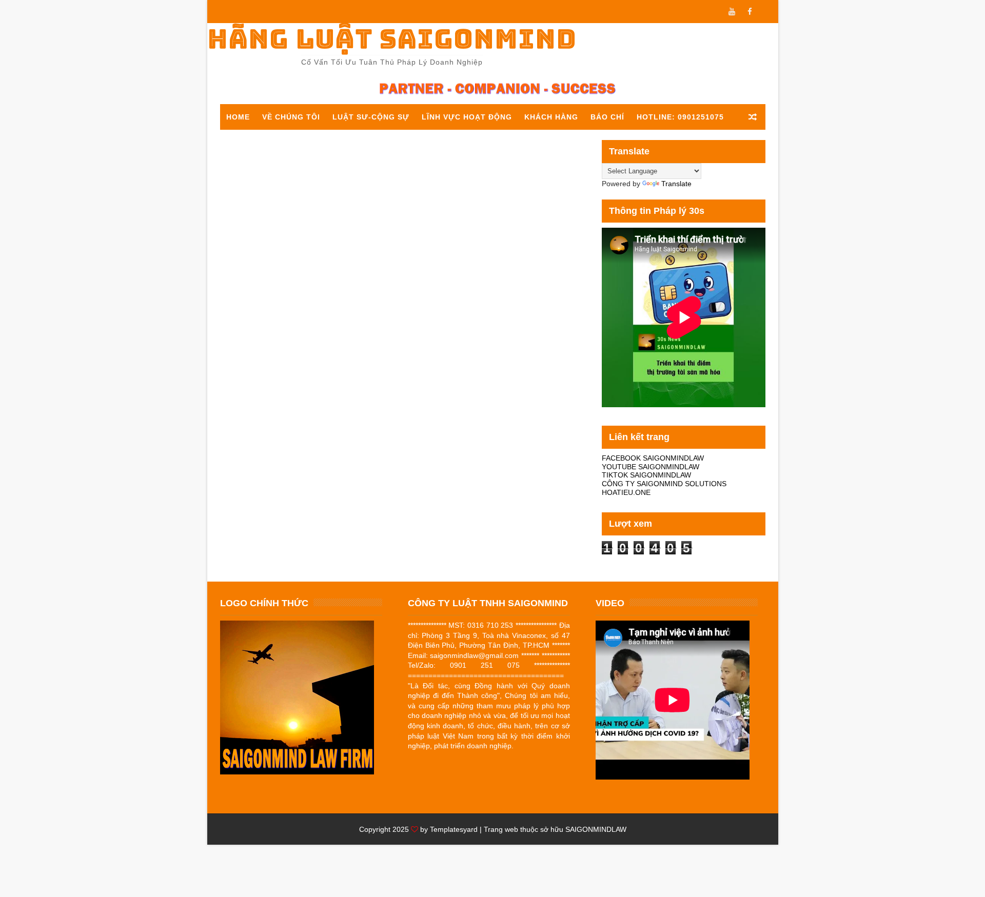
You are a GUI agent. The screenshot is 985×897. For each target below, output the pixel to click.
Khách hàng (551, 117)
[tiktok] (768, 11)
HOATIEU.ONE (626, 492)
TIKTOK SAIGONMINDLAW (646, 475)
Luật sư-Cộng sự (370, 117)
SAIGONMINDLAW (595, 829)
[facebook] (750, 11)
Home (238, 117)
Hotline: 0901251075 (680, 117)
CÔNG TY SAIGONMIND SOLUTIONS (664, 484)
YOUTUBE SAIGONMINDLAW (650, 467)
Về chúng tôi (291, 117)
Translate (676, 184)
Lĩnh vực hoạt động (467, 117)
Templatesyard (454, 829)
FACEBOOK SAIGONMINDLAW (653, 458)
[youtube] (732, 11)
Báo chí (607, 117)
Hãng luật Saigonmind (392, 38)
